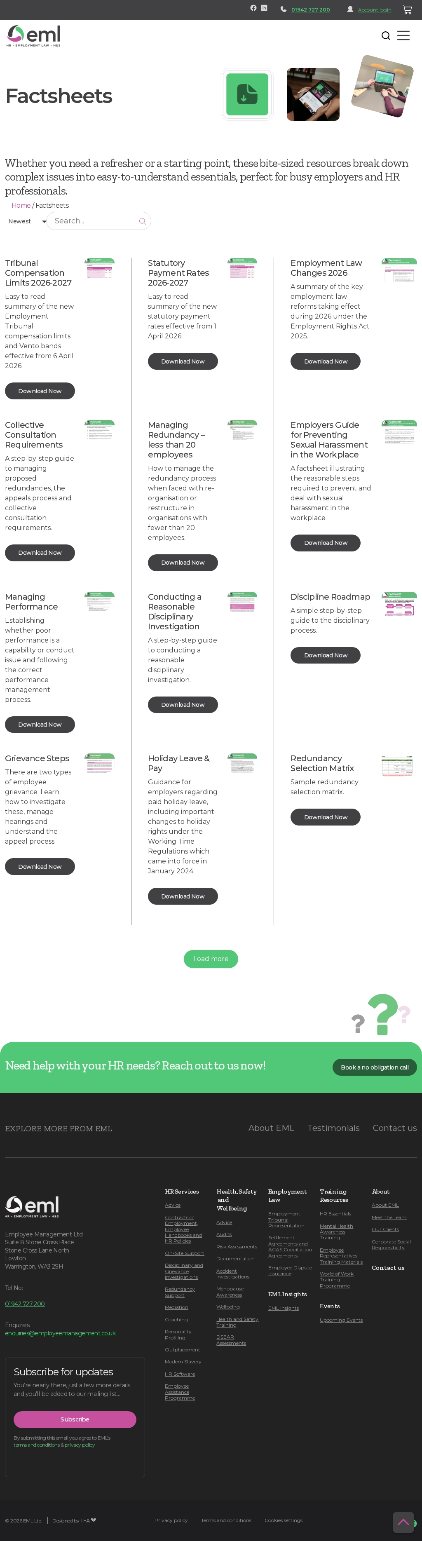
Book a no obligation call (374, 1067)
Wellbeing (228, 1307)
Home (21, 205)
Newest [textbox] (19, 221)
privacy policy (80, 1445)
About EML (271, 1128)
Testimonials (333, 1128)
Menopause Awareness (230, 1291)
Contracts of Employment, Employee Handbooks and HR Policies (183, 1229)
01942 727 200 (310, 10)
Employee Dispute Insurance (290, 1270)
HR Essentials (335, 1213)
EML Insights (283, 1308)
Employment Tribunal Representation (286, 1219)
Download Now (39, 391)
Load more (211, 959)
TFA (85, 1521)
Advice (173, 1205)
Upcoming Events (341, 1320)
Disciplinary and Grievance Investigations (184, 1271)
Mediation (176, 1307)
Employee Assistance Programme (180, 1392)
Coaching (176, 1319)
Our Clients (385, 1229)
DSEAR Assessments (231, 1340)
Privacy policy (171, 1520)
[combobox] (25, 221)
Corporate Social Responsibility (391, 1244)
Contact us (395, 1128)
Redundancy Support (180, 1292)
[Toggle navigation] (72, 35)
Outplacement (182, 1349)
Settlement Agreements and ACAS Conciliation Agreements (290, 1246)
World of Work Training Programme (337, 1280)
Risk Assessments (236, 1246)
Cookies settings (283, 1520)
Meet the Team (389, 1217)
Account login (375, 10)
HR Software (180, 1374)
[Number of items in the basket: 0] (407, 9)
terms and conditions (36, 1445)
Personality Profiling (178, 1334)
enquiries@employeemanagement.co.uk (60, 1333)
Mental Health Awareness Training (336, 1232)
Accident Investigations (232, 1274)
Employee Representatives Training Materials (341, 1256)
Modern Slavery (183, 1361)
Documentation (235, 1258)
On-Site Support (184, 1253)
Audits (224, 1234)
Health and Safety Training (237, 1322)
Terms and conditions (226, 1520)
